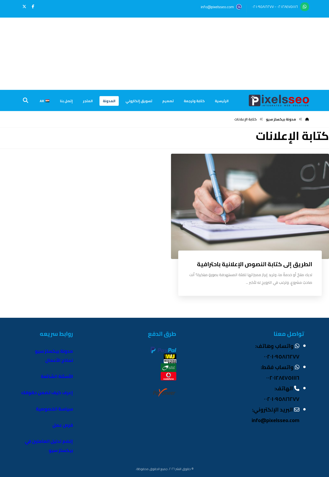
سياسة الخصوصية (54, 409)
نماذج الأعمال (59, 360)
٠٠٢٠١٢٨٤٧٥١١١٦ (287, 6)
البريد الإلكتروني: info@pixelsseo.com (275, 414)
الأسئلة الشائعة (57, 376)
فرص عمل (63, 425)
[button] (33, 6)
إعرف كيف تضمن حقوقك (47, 392)
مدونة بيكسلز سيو (54, 351)
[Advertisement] (164, 53)
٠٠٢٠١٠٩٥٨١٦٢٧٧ (263, 6)
